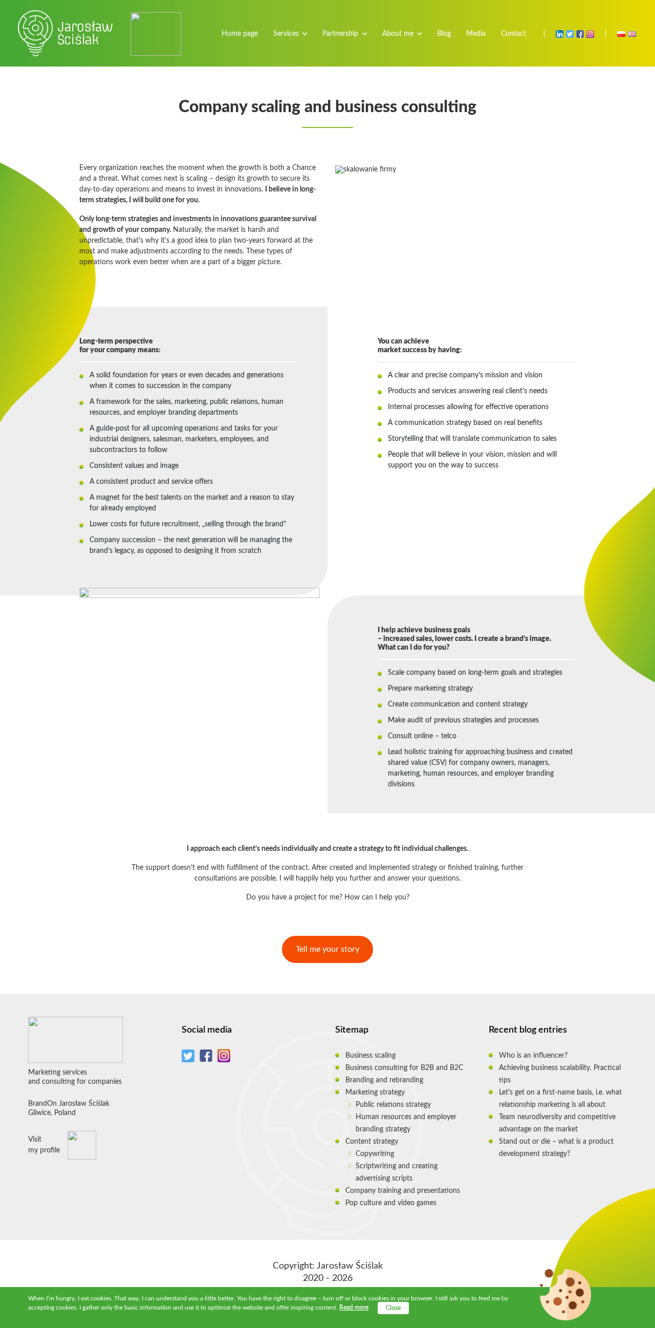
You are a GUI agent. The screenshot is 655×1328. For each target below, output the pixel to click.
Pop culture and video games (390, 1203)
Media (476, 33)
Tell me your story (327, 949)
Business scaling (370, 1055)
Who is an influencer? (533, 1055)
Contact (513, 33)
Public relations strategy (393, 1104)
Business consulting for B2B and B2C (404, 1068)
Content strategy (371, 1141)
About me (397, 33)
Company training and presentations (402, 1190)
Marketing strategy (375, 1092)
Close (393, 1308)
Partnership (340, 33)
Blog (444, 33)
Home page (240, 33)
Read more (353, 1307)
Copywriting (375, 1154)
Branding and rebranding (384, 1080)
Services (286, 33)
